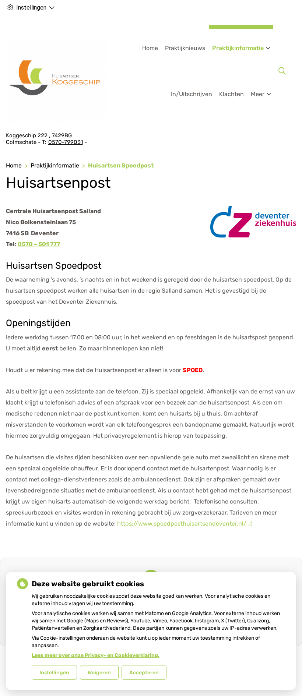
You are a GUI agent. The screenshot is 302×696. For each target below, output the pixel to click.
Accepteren (144, 672)
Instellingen (54, 672)
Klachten (231, 94)
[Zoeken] (282, 71)
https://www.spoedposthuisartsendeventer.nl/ (181, 523)
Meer (257, 94)
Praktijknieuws (185, 48)
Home (150, 48)
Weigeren (99, 672)
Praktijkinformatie (238, 48)
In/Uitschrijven (191, 94)
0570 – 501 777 (39, 244)
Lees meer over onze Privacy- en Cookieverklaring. (95, 655)
